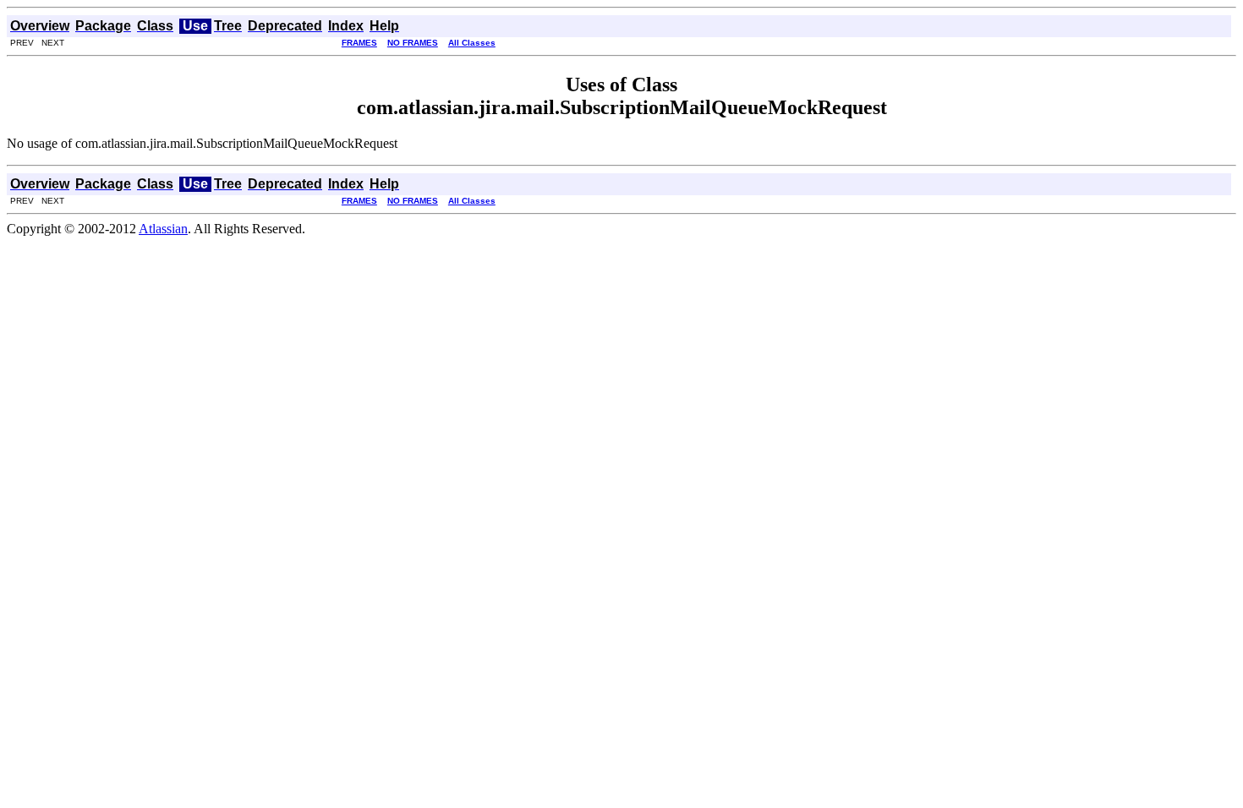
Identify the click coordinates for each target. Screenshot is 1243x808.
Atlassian (163, 228)
